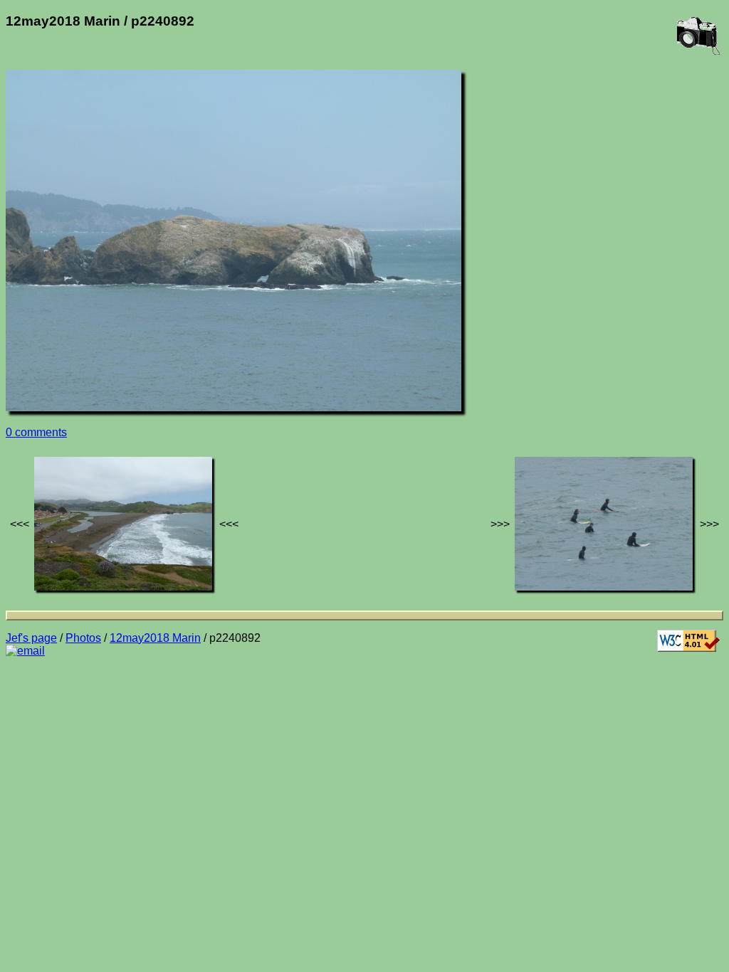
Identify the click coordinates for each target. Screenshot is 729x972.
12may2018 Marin (155, 638)
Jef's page (31, 638)
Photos (83, 638)
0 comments (36, 432)
